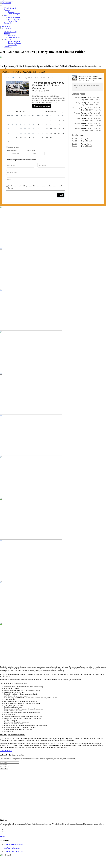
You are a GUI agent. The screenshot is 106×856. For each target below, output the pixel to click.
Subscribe (4, 769)
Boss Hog (11, 12)
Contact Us (7, 23)
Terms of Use (12, 21)
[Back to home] (5, 3)
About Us (7, 15)
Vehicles (7, 10)
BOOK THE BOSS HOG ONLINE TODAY (24, 71)
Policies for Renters (14, 19)
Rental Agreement (14, 17)
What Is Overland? (10, 8)
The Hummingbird (14, 14)
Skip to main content (6, 1)
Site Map (3, 836)
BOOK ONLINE (6, 26)
